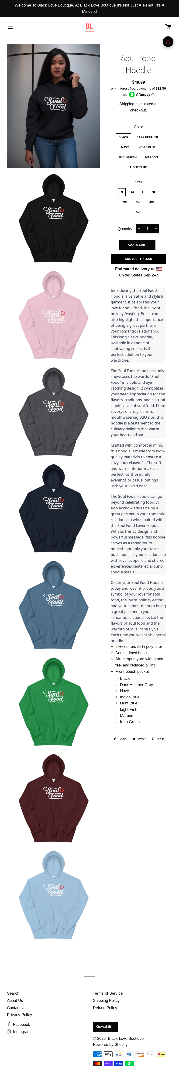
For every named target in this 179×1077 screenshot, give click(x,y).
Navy (125, 147)
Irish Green (128, 157)
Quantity (125, 229)
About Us (15, 1000)
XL (154, 192)
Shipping (126, 104)
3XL (138, 202)
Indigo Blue (146, 147)
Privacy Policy (19, 1015)
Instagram (21, 1032)
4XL (152, 202)
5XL (138, 212)
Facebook (21, 1024)
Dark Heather (147, 137)
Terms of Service (108, 993)
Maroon (151, 157)
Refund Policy (105, 1008)
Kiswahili (103, 1026)
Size (138, 182)
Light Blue (138, 167)
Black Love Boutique (126, 1038)
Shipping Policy (106, 1000)
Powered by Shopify (110, 1044)
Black (123, 137)
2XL (124, 202)
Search (13, 993)
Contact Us (17, 1008)
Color (138, 127)
